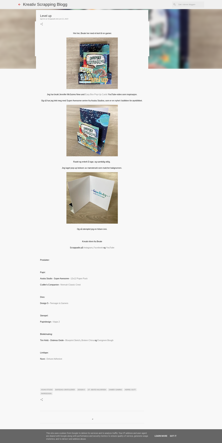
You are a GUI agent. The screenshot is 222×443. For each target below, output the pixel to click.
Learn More (161, 436)
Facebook (98, 248)
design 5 (81, 390)
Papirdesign (46, 393)
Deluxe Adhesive (54, 359)
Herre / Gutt (130, 390)
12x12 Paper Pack (79, 278)
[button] (41, 24)
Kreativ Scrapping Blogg (45, 4)
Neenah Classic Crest (71, 285)
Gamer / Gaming (115, 390)
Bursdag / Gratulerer (65, 390)
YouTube (110, 248)
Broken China (87, 340)
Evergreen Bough (105, 340)
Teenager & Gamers (59, 303)
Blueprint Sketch (72, 340)
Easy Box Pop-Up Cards (96, 94)
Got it (173, 436)
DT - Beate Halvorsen (97, 390)
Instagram (88, 248)
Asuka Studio (46, 390)
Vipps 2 (56, 322)
